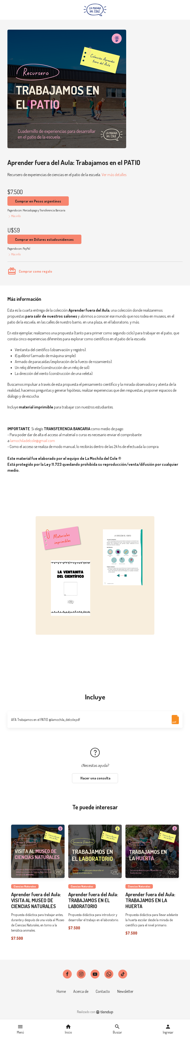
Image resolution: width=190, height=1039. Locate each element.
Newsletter (125, 991)
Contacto (103, 991)
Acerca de (80, 991)
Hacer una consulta (95, 778)
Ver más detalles (114, 174)
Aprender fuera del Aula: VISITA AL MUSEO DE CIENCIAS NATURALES (36, 900)
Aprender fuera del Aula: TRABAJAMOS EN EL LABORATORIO (93, 900)
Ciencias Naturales (25, 886)
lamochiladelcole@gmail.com (32, 440)
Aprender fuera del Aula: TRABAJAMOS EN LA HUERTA (150, 900)
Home (61, 991)
